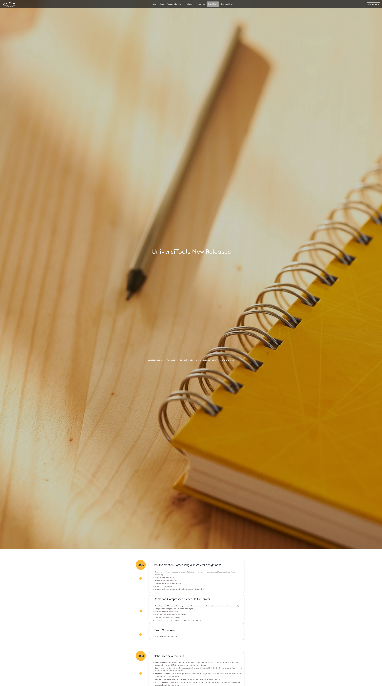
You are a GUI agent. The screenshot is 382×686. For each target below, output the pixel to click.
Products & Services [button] (174, 4)
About (161, 4)
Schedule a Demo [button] (373, 4)
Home (154, 4)
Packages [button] (189, 4)
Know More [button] (212, 4)
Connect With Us (227, 4)
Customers (201, 4)
